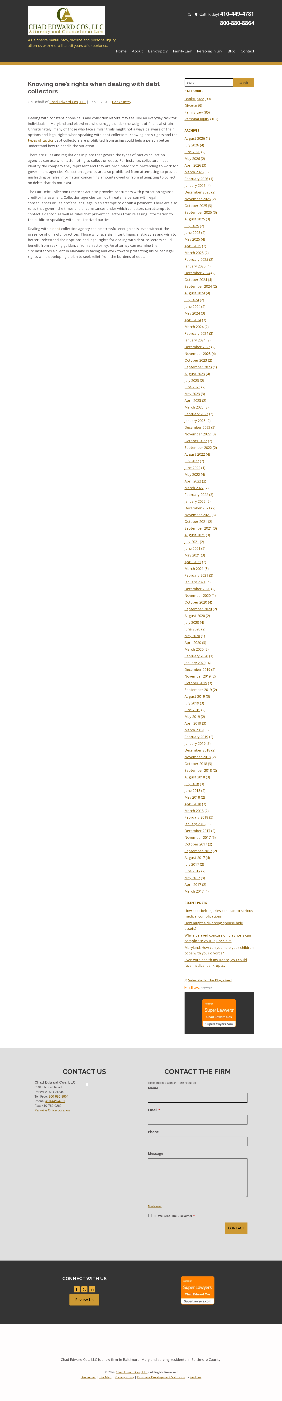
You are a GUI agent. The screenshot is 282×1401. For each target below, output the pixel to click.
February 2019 (196, 736)
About (137, 51)
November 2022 (198, 434)
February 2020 (196, 656)
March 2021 (194, 568)
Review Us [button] (84, 1299)
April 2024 (193, 320)
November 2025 (198, 199)
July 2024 (192, 299)
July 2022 (192, 461)
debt (56, 228)
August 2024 (195, 293)
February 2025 (196, 259)
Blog (231, 51)
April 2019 (193, 723)
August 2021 (195, 535)
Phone (153, 1131)
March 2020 (194, 649)
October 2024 (196, 279)
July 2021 (192, 541)
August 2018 (195, 777)
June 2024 (192, 306)
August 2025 (195, 219)
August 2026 (195, 138)
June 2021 (192, 548)
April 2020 (193, 642)
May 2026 (192, 158)
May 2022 (192, 474)
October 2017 (196, 844)
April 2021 (193, 562)
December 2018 (197, 750)
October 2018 (196, 763)
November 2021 (198, 514)
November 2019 (198, 676)
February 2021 (196, 575)
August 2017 (195, 857)
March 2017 (194, 891)
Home (121, 51)
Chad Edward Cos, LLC (67, 102)
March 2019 (194, 730)
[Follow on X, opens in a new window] (84, 1289)
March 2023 (194, 407)
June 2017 (192, 871)
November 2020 (198, 595)
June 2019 (192, 710)
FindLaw (195, 1377)
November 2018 (198, 757)
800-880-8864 (237, 23)
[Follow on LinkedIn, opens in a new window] (92, 1289)
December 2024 (197, 273)
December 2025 (197, 192)
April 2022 (193, 481)
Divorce (191, 105)
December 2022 (197, 427)
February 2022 (196, 494)
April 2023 (193, 400)
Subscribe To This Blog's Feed (210, 980)
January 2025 (195, 266)
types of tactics (41, 140)
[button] (278, 1373)
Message (155, 1153)
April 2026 (193, 165)
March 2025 (194, 252)
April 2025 (193, 246)
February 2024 (196, 333)
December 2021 (197, 508)
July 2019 (192, 703)
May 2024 (192, 313)
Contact (247, 51)
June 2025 (192, 232)
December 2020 (197, 588)
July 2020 (192, 622)
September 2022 (198, 447)
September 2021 (198, 528)
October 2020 (196, 602)
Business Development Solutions (161, 1377)
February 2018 (196, 817)
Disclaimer (155, 1206)
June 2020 (192, 629)
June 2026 (192, 151)
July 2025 (192, 225)
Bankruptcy (158, 51)
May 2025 (192, 239)
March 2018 (194, 810)
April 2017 (193, 884)
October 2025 (196, 205)
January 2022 (195, 501)
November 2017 (198, 837)
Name (153, 1088)
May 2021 (192, 555)
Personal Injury (209, 51)
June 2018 (192, 790)
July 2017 (192, 864)
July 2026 (192, 145)
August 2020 (195, 615)
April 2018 (193, 804)
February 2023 (196, 414)
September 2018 (198, 770)
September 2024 (198, 286)
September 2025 (198, 212)
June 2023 (192, 387)
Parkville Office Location (52, 1110)
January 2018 (195, 824)
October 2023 (196, 360)
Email (154, 1110)
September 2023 (198, 367)
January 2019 (195, 743)
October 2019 (196, 683)
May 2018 (192, 797)
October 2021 (196, 521)
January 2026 (195, 185)
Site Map (105, 1377)
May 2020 (192, 636)
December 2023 (197, 347)
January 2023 (195, 420)
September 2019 (198, 689)
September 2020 (198, 609)
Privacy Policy (124, 1377)
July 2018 (192, 783)
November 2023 (198, 353)
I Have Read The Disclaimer (174, 1216)
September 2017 (198, 851)
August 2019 (195, 696)
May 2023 (192, 393)
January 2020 (195, 662)
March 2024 (194, 326)
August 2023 (195, 373)
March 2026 (194, 172)
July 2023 (192, 380)
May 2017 (192, 877)
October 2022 (196, 440)
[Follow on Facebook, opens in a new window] (77, 1289)
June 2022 (192, 467)
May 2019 (192, 716)
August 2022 (195, 454)
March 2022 (194, 488)
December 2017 (197, 830)
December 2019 (197, 669)
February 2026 (196, 178)
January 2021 (195, 582)
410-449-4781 (237, 13)
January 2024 (195, 340)
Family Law (182, 51)
